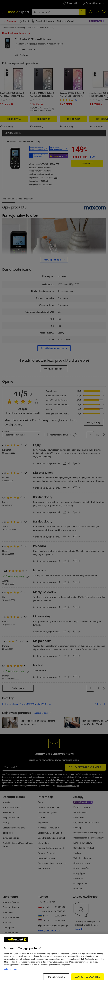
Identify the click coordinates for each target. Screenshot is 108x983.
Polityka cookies (10, 969)
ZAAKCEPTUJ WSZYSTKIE (87, 976)
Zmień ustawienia (56, 976)
